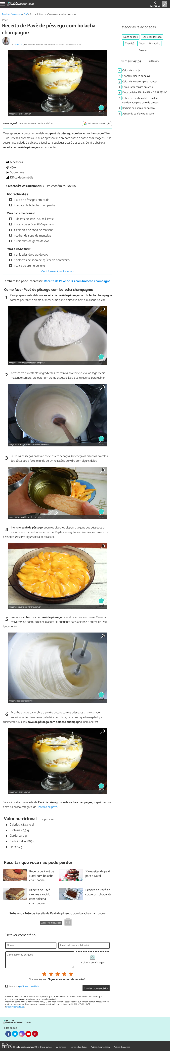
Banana (142, 50)
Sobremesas (16, 14)
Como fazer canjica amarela (137, 87)
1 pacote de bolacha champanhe (34, 205)
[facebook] (8, 1034)
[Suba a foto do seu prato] (68, 922)
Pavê (26, 14)
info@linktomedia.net (15, 1007)
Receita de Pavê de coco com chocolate (98, 892)
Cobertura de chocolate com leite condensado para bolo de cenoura (141, 100)
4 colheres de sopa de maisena (33, 230)
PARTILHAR (155, 6)
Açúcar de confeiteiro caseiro (138, 113)
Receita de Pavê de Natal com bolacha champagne (41, 876)
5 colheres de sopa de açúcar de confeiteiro (41, 260)
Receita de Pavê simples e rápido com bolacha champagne (39, 897)
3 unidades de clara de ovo (30, 254)
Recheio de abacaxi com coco (138, 108)
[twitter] (15, 1034)
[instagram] (22, 1034)
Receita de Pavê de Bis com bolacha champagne (77, 281)
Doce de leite (130, 37)
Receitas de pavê (47, 807)
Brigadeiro (154, 43)
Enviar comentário (96, 988)
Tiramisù (129, 43)
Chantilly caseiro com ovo (136, 76)
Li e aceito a (23, 986)
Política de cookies (122, 1047)
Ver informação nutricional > (57, 271)
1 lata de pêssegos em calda (31, 199)
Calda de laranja (131, 70)
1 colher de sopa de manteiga (32, 235)
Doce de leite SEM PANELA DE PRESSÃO (144, 92)
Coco (142, 43)
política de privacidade (29, 986)
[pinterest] (35, 1034)
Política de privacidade (100, 1047)
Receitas (5, 14)
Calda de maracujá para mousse (139, 81)
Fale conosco (60, 1047)
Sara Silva (19, 44)
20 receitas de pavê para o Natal (98, 873)
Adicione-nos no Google (98, 124)
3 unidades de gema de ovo (31, 241)
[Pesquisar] (165, 4)
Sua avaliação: (37, 979)
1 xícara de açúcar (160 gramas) (33, 224)
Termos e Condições (78, 1047)
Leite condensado (152, 37)
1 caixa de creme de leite (29, 265)
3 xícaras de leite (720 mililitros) (33, 218)
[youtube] (28, 1034)
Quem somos (45, 1047)
